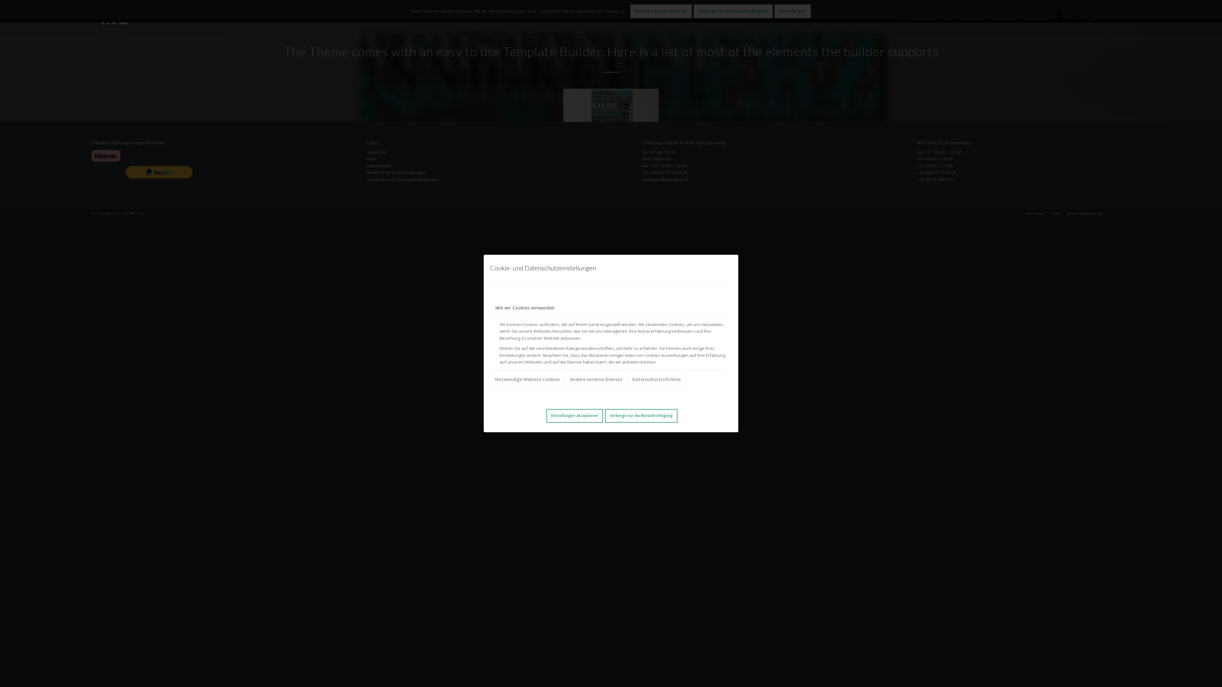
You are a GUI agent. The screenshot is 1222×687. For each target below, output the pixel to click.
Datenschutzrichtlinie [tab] (656, 379)
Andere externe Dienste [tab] (596, 379)
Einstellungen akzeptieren (574, 415)
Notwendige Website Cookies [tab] (527, 379)
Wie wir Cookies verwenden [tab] (525, 308)
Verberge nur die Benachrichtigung (641, 415)
